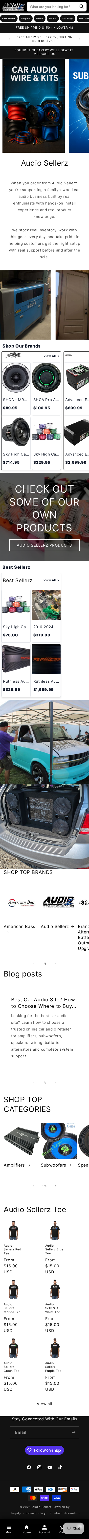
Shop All (25, 18)
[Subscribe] (73, 1432)
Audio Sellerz (55, 926)
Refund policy (35, 1513)
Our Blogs (68, 18)
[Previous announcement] (9, 39)
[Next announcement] (79, 39)
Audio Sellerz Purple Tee (53, 1367)
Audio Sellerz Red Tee (12, 1249)
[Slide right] (55, 963)
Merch (39, 18)
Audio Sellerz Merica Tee (12, 1308)
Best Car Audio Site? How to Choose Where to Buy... (44, 1003)
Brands (53, 18)
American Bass (19, 926)
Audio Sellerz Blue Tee (54, 1249)
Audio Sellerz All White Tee (53, 1308)
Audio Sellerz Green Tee (11, 1367)
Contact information (64, 1513)
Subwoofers (53, 1165)
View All (50, 356)
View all (44, 1403)
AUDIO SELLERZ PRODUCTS (44, 545)
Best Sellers (8, 18)
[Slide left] (33, 963)
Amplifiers (14, 1165)
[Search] (81, 7)
